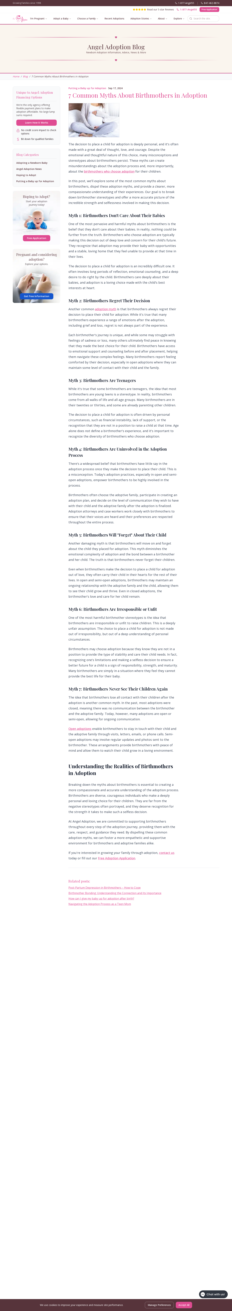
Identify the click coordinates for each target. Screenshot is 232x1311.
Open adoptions (79, 729)
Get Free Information (36, 296)
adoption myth (105, 309)
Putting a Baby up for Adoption (87, 88)
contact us (166, 853)
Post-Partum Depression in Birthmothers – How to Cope (104, 888)
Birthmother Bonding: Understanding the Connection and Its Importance (114, 893)
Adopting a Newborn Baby (32, 162)
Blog (25, 76)
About (161, 18)
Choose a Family (86, 18)
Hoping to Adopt (26, 175)
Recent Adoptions (114, 18)
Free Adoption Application (116, 858)
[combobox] (203, 18)
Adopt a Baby (60, 18)
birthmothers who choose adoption (109, 171)
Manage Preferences (159, 1305)
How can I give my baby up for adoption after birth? (101, 898)
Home (16, 76)
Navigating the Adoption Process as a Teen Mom (99, 904)
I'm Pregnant (37, 18)
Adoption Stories (139, 18)
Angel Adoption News (29, 169)
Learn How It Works (36, 122)
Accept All (184, 1305)
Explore (178, 18)
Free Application (209, 9)
